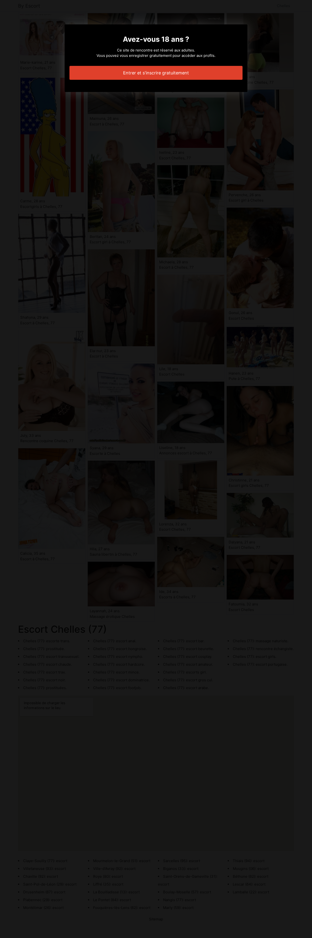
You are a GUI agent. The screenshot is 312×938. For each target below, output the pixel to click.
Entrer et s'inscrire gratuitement (156, 72)
